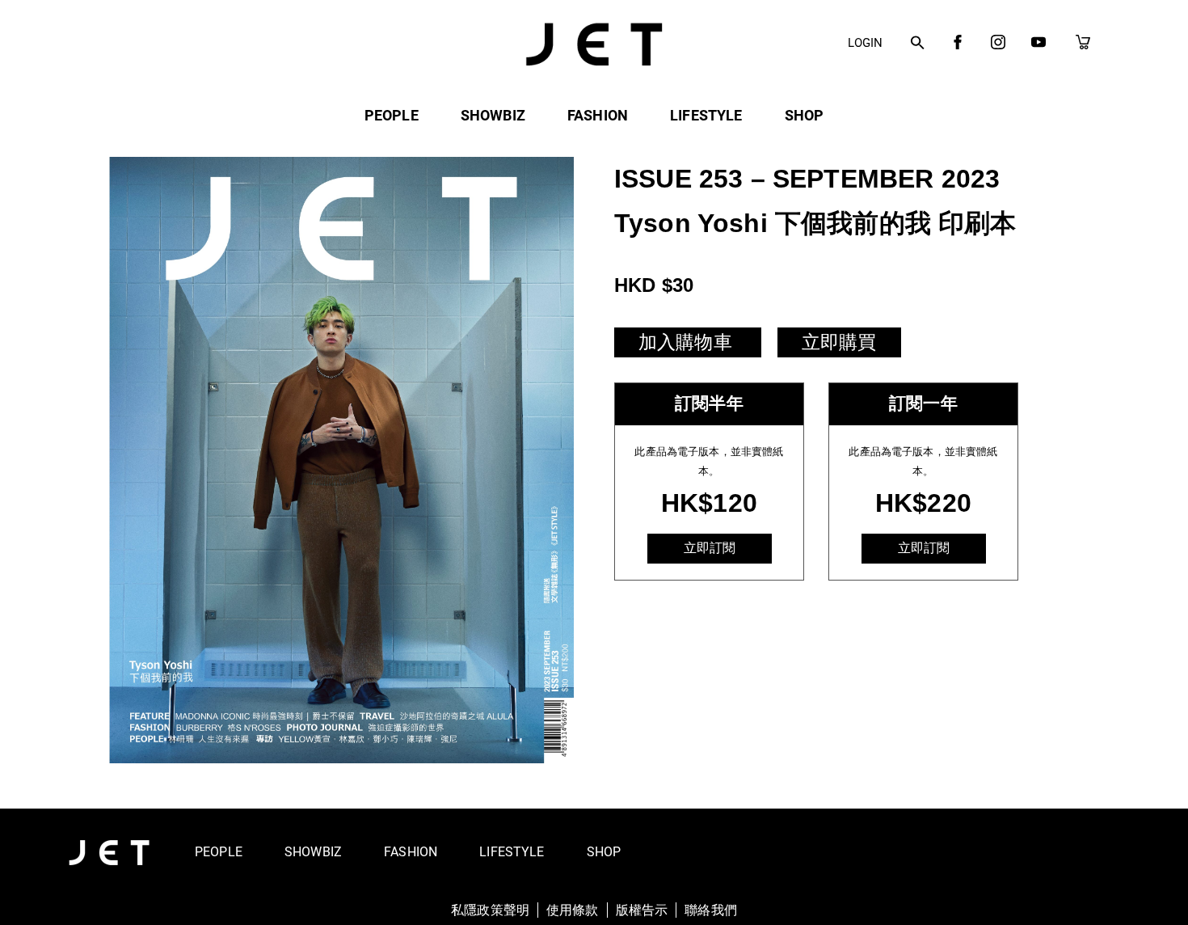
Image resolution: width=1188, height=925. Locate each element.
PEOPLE (391, 115)
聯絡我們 (711, 910)
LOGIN (865, 43)
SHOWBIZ (493, 115)
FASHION (597, 115)
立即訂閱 (709, 547)
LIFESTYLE (706, 115)
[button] (917, 44)
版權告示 (642, 910)
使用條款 (572, 910)
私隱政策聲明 (490, 910)
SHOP (804, 115)
